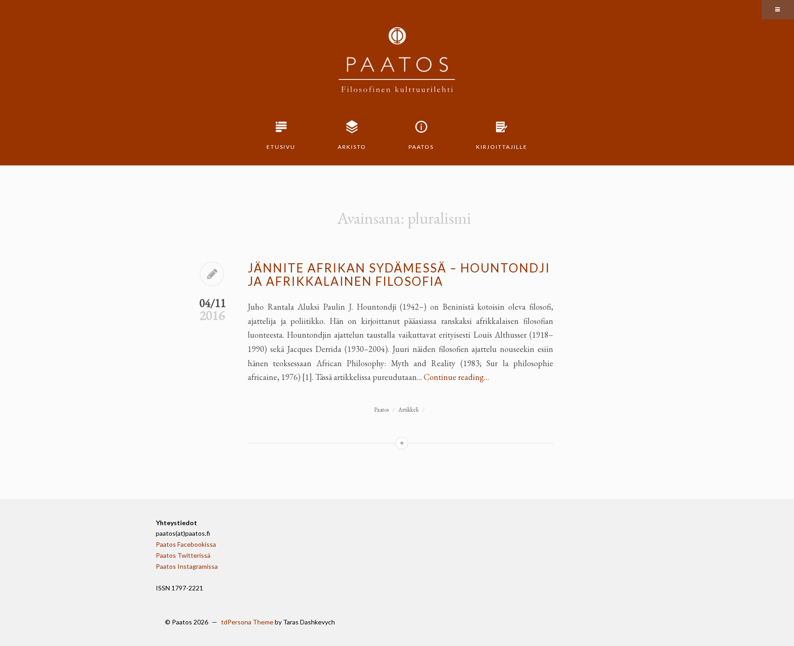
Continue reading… (456, 377)
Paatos (421, 146)
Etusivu (281, 146)
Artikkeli (408, 410)
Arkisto (352, 146)
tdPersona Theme (247, 622)
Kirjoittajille (501, 146)
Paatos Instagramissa (187, 566)
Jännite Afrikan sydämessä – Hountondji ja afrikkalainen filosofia (399, 275)
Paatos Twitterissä (183, 555)
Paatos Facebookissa (186, 544)
